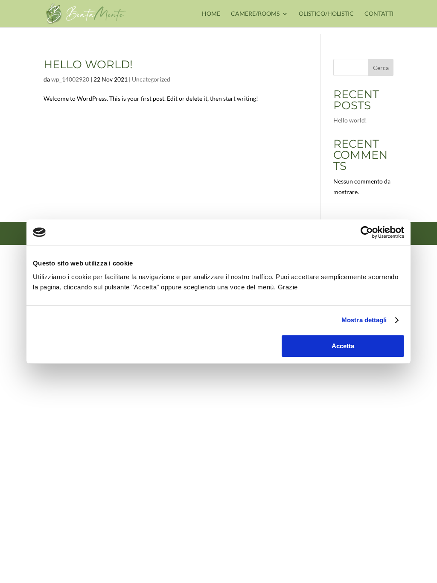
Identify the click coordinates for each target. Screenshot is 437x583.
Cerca (381, 67)
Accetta (343, 346)
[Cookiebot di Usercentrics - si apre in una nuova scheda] (366, 232)
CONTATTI (378, 14)
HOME (211, 14)
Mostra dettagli (364, 320)
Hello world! (88, 64)
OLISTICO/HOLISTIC (326, 14)
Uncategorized (151, 79)
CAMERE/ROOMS (255, 14)
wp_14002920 (70, 79)
